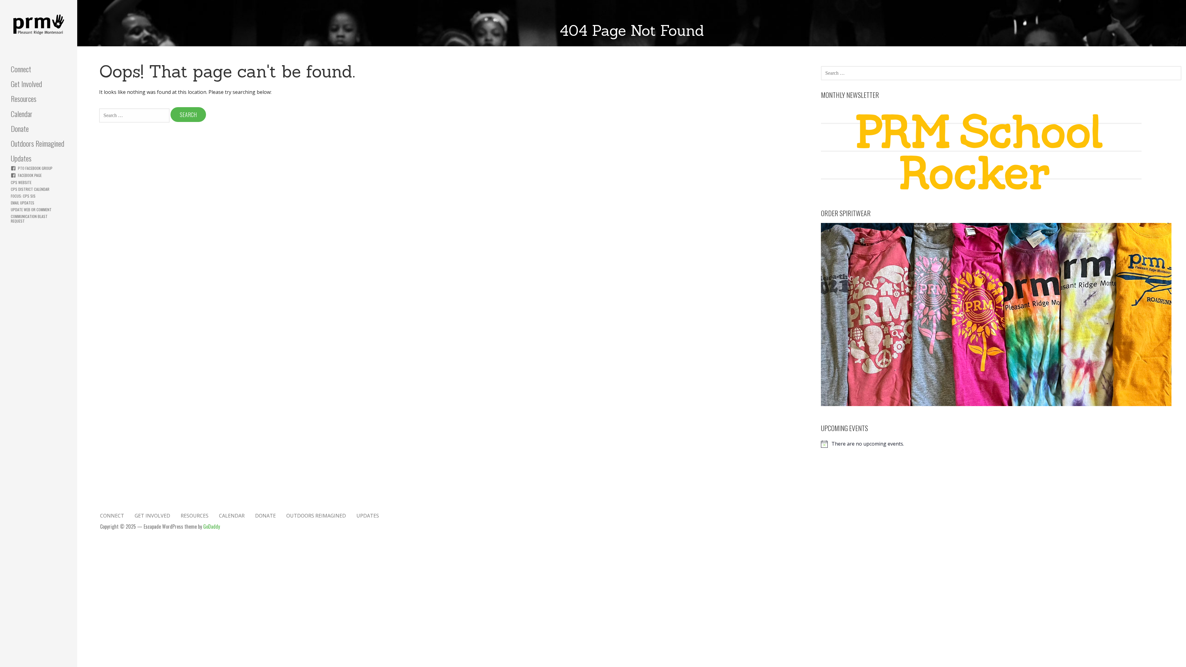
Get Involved (26, 83)
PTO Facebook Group (35, 168)
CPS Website (21, 182)
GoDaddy (211, 526)
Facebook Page (30, 175)
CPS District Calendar (30, 189)
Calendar (21, 113)
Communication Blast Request (29, 219)
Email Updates (22, 202)
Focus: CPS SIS (23, 196)
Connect (21, 68)
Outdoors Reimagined (37, 143)
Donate (20, 128)
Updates (21, 158)
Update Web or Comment (31, 209)
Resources (23, 98)
